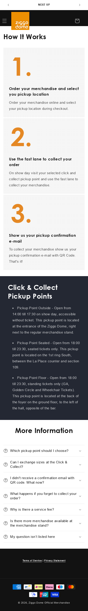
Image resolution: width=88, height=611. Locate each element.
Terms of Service (32, 560)
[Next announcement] (80, 5)
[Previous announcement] (8, 5)
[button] (44, 450)
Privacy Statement (54, 560)
